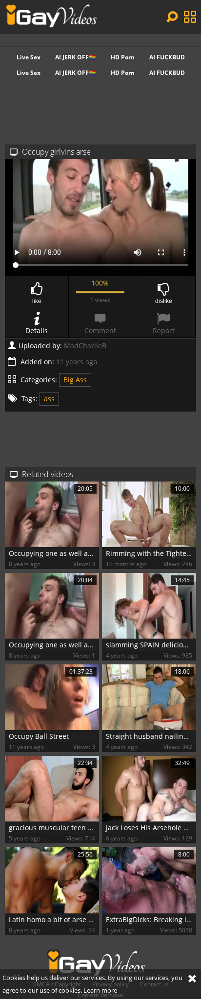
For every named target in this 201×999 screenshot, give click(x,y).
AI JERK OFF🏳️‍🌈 (75, 57)
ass (49, 398)
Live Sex (28, 57)
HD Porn (123, 57)
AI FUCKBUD (167, 57)
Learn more (100, 990)
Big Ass (75, 379)
